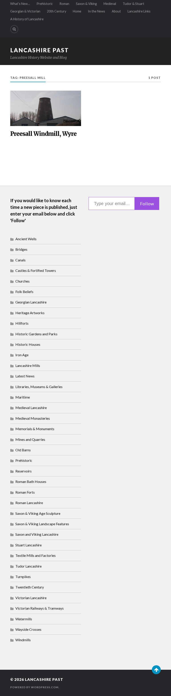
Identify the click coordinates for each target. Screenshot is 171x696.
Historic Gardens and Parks (36, 334)
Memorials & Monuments (34, 429)
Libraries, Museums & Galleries (39, 387)
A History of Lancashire (27, 19)
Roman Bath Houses (30, 481)
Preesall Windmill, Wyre (43, 133)
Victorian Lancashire (31, 598)
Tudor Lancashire (28, 566)
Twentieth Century (29, 587)
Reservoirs (23, 471)
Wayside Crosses (28, 629)
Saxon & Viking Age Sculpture (37, 513)
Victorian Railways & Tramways (39, 608)
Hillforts (21, 323)
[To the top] (156, 669)
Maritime (22, 397)
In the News (96, 11)
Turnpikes (23, 576)
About (116, 11)
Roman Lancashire (29, 503)
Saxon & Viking (86, 4)
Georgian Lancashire (31, 302)
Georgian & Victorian (25, 11)
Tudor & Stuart (133, 4)
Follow (147, 203)
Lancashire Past (39, 50)
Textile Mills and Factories (35, 555)
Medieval (110, 4)
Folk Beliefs (24, 291)
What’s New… (20, 4)
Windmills (23, 640)
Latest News (25, 376)
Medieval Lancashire (31, 407)
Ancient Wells (26, 239)
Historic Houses (27, 344)
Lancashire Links (139, 11)
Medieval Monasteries (32, 418)
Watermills (23, 619)
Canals (20, 260)
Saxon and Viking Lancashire (36, 534)
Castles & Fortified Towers (35, 270)
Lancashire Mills (27, 365)
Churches (22, 281)
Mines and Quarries (30, 439)
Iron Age (21, 355)
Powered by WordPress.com (34, 687)
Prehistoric (45, 4)
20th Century (56, 11)
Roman (64, 4)
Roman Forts (25, 492)
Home (77, 11)
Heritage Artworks (30, 313)
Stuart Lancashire (28, 545)
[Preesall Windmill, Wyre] (45, 108)
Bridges (21, 249)
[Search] (14, 29)
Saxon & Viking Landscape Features (42, 524)
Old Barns (23, 450)
